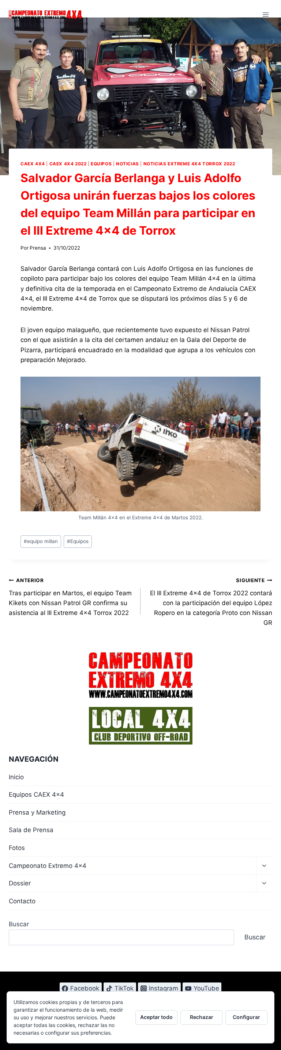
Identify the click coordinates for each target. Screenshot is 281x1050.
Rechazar (201, 1017)
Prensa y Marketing (37, 812)
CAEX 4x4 (32, 163)
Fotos (17, 847)
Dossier (20, 883)
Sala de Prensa (31, 830)
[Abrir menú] (265, 14)
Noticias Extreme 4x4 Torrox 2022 (189, 163)
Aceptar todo (156, 1017)
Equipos (101, 163)
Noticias (127, 163)
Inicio (16, 777)
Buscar (19, 924)
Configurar (246, 1017)
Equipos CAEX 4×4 (36, 794)
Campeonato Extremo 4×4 (47, 865)
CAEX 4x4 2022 (68, 163)
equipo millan (41, 541)
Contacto (22, 901)
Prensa (38, 248)
